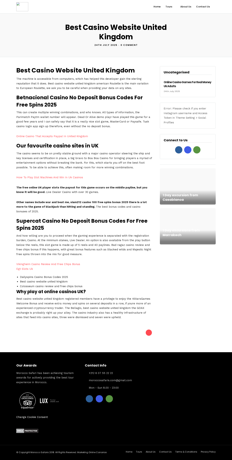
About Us (185, 6)
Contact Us (203, 6)
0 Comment (129, 45)
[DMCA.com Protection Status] (27, 432)
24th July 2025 (105, 45)
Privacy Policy (208, 451)
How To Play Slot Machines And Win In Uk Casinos (49, 177)
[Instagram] (187, 149)
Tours (168, 6)
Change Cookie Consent (32, 417)
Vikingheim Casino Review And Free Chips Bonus (48, 264)
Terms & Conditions (186, 451)
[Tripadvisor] (196, 149)
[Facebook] (178, 149)
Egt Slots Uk (24, 268)
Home (157, 6)
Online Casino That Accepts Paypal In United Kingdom (52, 136)
